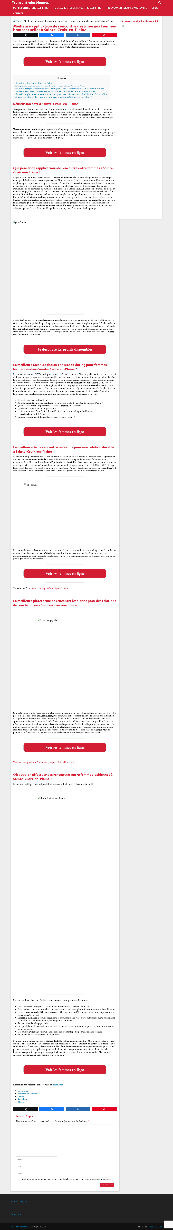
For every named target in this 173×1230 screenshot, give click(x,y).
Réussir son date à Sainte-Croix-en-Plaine (33, 83)
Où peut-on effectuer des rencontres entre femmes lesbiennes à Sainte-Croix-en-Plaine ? (53, 97)
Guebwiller (23, 1090)
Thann (21, 1102)
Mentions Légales (19, 1201)
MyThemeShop (155, 1226)
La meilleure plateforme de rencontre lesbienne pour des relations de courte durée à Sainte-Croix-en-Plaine (61, 94)
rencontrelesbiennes (20, 1226)
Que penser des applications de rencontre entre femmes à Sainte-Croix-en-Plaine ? (50, 85)
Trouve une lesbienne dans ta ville (126, 8)
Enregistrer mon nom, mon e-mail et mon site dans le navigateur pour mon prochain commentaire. (65, 1178)
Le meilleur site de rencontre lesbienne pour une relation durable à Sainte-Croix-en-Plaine (55, 91)
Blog (155, 8)
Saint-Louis (23, 1099)
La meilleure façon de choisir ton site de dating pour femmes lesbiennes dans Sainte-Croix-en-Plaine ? (59, 88)
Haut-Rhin (58, 1084)
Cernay (21, 1096)
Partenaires (16, 1214)
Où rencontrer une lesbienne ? (31, 8)
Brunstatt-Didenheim (28, 1093)
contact (18, 13)
